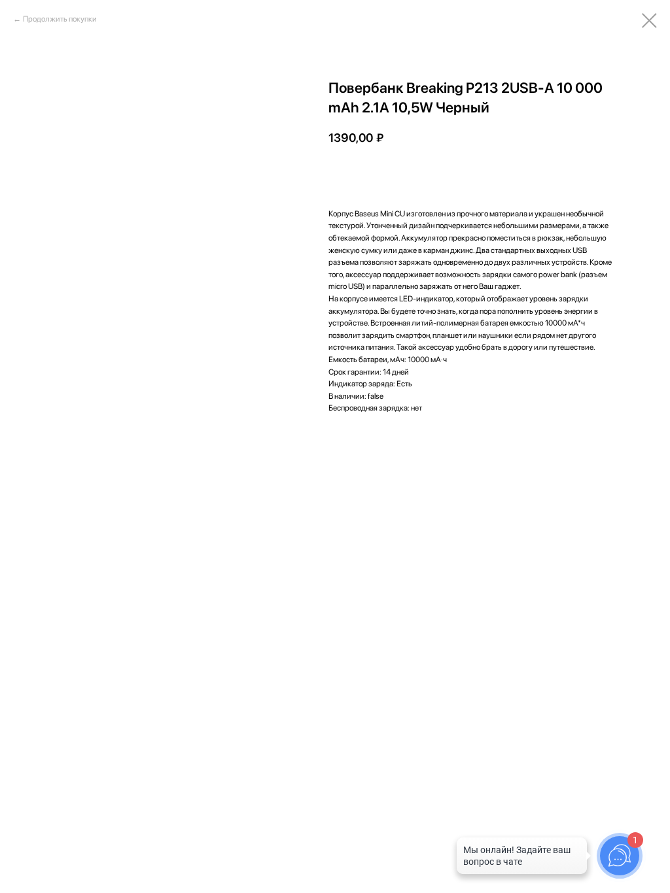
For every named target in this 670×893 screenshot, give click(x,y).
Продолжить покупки (60, 19)
